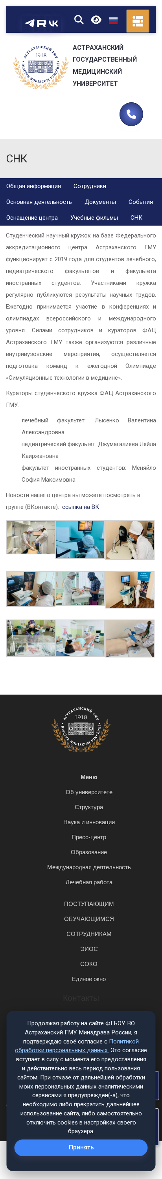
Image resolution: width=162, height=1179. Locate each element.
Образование (89, 852)
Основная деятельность (39, 201)
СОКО (89, 964)
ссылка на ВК (80, 506)
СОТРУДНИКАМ (89, 933)
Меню (89, 777)
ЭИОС (89, 948)
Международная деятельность (89, 867)
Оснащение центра (32, 217)
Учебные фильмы (94, 217)
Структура (89, 807)
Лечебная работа (89, 882)
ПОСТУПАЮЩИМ (89, 903)
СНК (136, 217)
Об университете (89, 792)
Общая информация (33, 186)
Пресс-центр (89, 837)
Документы (100, 201)
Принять (81, 1147)
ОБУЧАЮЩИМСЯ (89, 918)
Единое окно (89, 979)
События (141, 201)
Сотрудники (90, 186)
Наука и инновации (89, 822)
